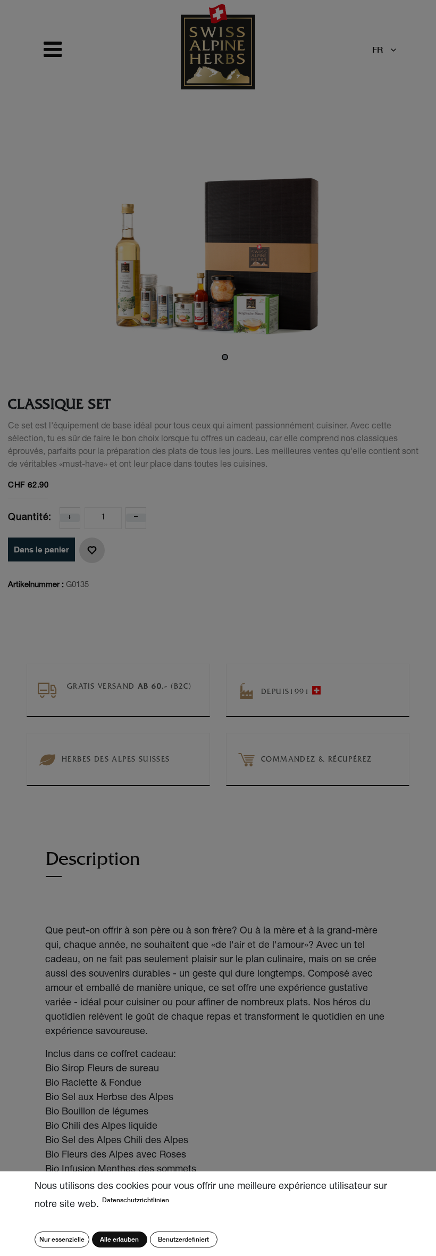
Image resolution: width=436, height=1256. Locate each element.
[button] (92, 550)
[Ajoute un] (70, 518)
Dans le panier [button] (41, 549)
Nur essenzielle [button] (62, 1239)
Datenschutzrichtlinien (135, 1200)
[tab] (92, 864)
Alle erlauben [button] (119, 1239)
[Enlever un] (136, 518)
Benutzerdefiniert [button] (183, 1239)
